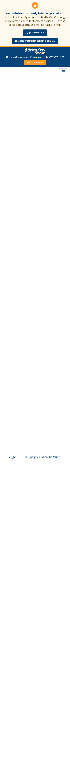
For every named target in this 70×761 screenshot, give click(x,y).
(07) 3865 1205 (36, 32)
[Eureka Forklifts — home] (35, 51)
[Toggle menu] (63, 71)
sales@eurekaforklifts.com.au (36, 40)
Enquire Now (35, 62)
